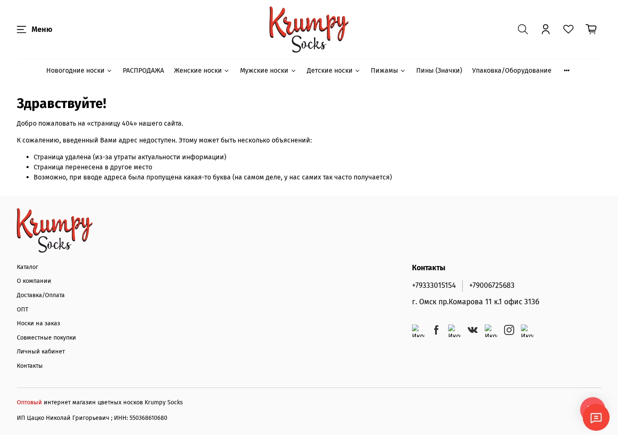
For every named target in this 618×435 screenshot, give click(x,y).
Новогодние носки (75, 70)
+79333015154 (434, 285)
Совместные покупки (46, 337)
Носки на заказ (38, 323)
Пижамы (384, 70)
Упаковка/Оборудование (512, 70)
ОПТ (22, 309)
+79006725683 (492, 285)
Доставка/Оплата (41, 295)
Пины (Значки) (439, 70)
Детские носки (330, 70)
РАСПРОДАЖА (143, 70)
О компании (34, 281)
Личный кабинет (41, 351)
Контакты (30, 365)
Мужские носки (264, 70)
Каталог (27, 267)
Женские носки (198, 70)
